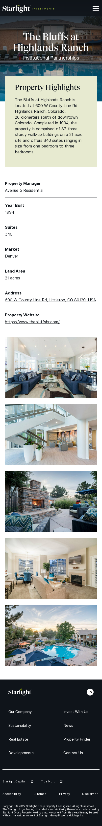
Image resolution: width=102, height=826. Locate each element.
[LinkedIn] (90, 692)
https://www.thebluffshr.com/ (32, 321)
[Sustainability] (21, 725)
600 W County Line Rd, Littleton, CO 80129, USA (50, 299)
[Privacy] (65, 794)
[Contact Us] (74, 752)
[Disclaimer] (91, 794)
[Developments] (22, 752)
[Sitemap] (41, 794)
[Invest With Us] (77, 711)
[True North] (51, 781)
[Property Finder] (78, 739)
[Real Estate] (19, 739)
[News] (68, 725)
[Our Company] (21, 711)
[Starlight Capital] (17, 781)
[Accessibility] (12, 794)
